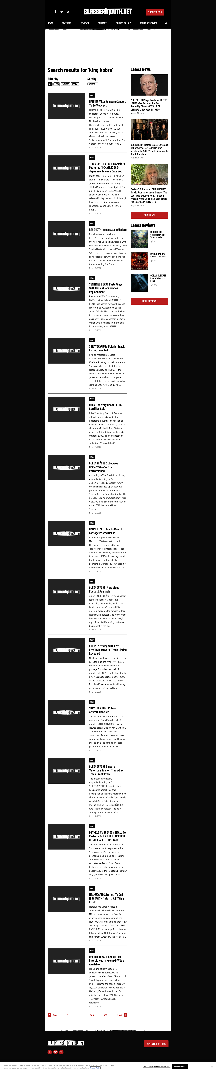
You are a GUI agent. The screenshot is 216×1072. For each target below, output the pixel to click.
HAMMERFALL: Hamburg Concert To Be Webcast (107, 103)
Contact (102, 23)
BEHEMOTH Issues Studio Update (108, 229)
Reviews (84, 23)
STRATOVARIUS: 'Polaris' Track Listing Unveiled (107, 348)
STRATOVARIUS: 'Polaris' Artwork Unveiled (103, 710)
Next (119, 1015)
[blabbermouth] (108, 14)
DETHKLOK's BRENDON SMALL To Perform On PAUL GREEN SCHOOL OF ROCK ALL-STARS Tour (107, 836)
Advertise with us (156, 1043)
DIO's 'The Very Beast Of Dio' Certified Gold (105, 406)
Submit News (155, 12)
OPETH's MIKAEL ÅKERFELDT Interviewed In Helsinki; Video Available (106, 960)
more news (149, 215)
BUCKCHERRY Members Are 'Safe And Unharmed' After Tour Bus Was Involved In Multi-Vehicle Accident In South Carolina (149, 149)
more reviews (149, 301)
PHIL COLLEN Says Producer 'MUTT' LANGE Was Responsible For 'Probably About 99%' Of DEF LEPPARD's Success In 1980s (148, 104)
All (50, 84)
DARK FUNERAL (157, 253)
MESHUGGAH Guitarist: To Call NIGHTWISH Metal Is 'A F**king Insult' (106, 898)
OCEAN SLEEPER (158, 275)
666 (92, 1015)
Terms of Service (148, 23)
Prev (55, 1015)
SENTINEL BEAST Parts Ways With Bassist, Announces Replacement (105, 288)
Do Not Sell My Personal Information (156, 1067)
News (50, 23)
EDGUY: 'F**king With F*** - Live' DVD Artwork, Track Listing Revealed (108, 649)
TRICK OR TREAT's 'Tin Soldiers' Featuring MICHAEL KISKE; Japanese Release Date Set (107, 167)
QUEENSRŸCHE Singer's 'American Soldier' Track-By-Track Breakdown (106, 770)
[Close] (212, 1066)
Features (67, 23)
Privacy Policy (123, 23)
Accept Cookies (180, 1067)
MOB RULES (156, 232)
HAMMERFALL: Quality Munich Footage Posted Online (105, 531)
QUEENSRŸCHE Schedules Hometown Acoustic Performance (103, 467)
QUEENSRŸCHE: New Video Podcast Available (104, 589)
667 (105, 1015)
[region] (108, 1067)
